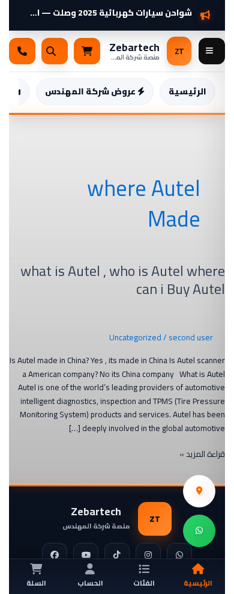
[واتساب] (179, 555)
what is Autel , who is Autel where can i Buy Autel (122, 280)
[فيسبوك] (54, 555)
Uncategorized (135, 337)
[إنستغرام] (148, 555)
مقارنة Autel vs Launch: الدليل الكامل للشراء (107, 8)
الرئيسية (187, 91)
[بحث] (54, 51)
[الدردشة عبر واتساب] (199, 531)
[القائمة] (212, 51)
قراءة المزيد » (202, 454)
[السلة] (87, 51)
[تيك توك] (117, 555)
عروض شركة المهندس (91, 91)
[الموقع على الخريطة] (199, 491)
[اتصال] (22, 51)
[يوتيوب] (85, 555)
